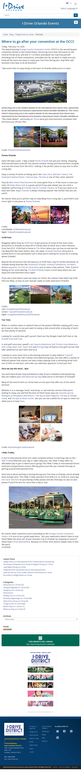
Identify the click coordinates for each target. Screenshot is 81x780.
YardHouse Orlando (37, 264)
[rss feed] (57, 737)
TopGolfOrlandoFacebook (20, 311)
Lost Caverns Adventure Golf (42, 344)
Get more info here (10, 479)
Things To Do (33, 732)
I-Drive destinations (21, 541)
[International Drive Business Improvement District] (14, 730)
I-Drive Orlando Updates (46, 727)
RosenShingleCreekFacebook (21, 447)
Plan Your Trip (33, 735)
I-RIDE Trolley (33, 745)
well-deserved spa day (31, 376)
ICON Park (29, 243)
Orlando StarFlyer (53, 251)
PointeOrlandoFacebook (19, 150)
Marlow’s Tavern (60, 174)
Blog (11, 34)
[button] (76, 22)
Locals (31, 752)
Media (44, 735)
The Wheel (41, 248)
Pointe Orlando (42, 161)
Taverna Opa (31, 177)
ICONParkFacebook (22, 229)
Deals (31, 748)
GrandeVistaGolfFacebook (18, 309)
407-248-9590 (9, 757)
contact (55, 767)
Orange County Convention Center (35, 49)
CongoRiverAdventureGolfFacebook (23, 314)
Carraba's (71, 264)
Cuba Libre (47, 174)
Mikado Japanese (9, 267)
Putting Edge (43, 347)
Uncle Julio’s (33, 267)
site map (74, 767)
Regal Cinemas (22, 190)
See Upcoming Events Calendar (40, 642)
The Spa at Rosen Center (23, 398)
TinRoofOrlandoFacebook (19, 232)
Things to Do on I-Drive (24, 34)
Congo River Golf (14, 347)
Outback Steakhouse (56, 264)
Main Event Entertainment (21, 182)
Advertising (45, 731)
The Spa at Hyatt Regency (47, 395)
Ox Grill (21, 267)
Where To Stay (34, 738)
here (22, 401)
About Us (45, 741)
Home (5, 34)
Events (31, 742)
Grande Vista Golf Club (12, 339)
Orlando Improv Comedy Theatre (39, 188)
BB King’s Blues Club (16, 185)
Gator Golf (27, 347)
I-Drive (36, 119)
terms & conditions (65, 767)
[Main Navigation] (75, 4)
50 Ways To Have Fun (33, 727)
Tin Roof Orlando (36, 270)
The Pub (42, 177)
